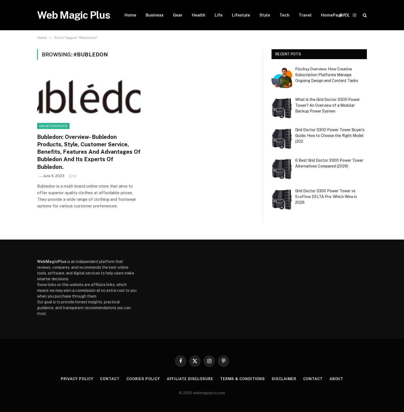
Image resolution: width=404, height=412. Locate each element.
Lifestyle (241, 15)
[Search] (364, 15)
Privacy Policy (77, 379)
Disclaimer (284, 379)
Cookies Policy (143, 379)
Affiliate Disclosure (190, 379)
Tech (284, 15)
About (337, 379)
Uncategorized (53, 126)
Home (130, 15)
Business (155, 15)
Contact (109, 379)
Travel (305, 15)
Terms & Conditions (242, 379)
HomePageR (333, 15)
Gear (177, 15)
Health (198, 15)
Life (219, 15)
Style (264, 15)
